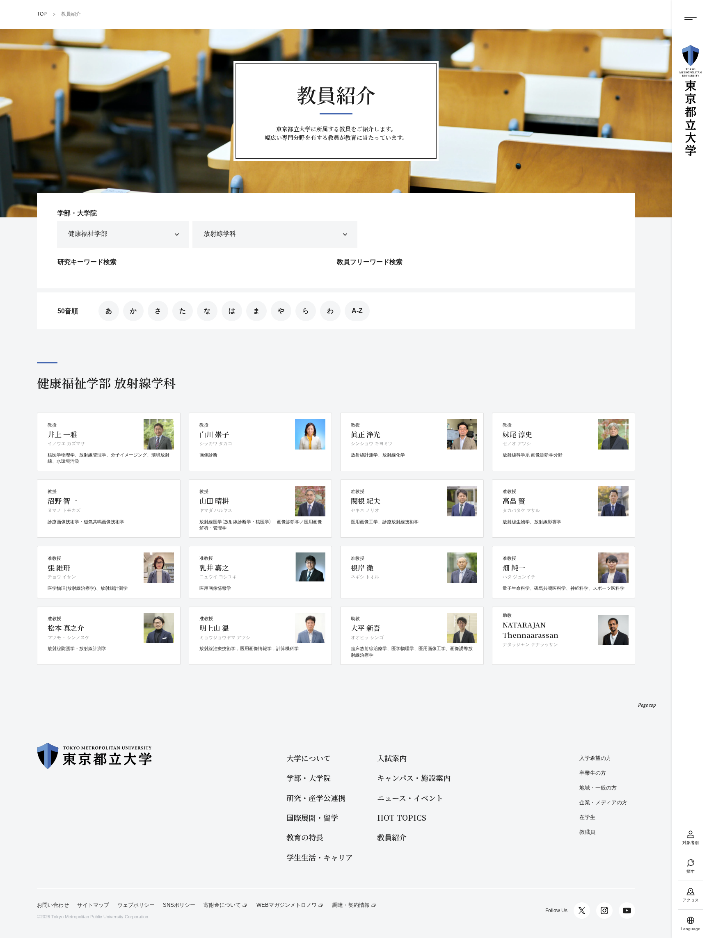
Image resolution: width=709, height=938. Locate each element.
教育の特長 (304, 837)
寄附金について (222, 905)
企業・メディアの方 (603, 802)
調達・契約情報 (351, 905)
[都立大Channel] (627, 910)
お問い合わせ (53, 905)
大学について (308, 758)
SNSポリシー (179, 905)
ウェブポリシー (136, 905)
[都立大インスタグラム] (604, 910)
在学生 (587, 817)
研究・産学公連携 (315, 798)
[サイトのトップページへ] (690, 100)
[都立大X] (582, 910)
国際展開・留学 (312, 817)
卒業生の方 (592, 773)
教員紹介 (392, 837)
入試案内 (392, 758)
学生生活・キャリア (319, 857)
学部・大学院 (308, 778)
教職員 (587, 832)
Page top (647, 705)
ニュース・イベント (410, 798)
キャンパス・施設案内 (414, 778)
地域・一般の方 (598, 787)
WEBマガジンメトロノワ (286, 905)
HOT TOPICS (401, 817)
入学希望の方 (595, 758)
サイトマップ (93, 905)
